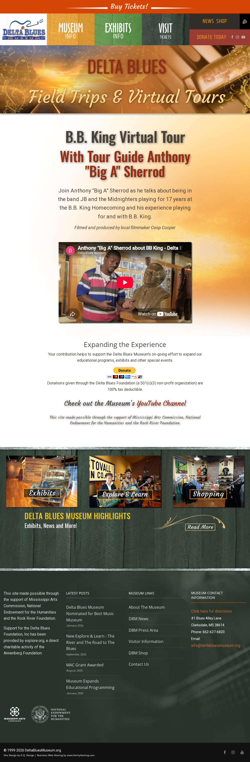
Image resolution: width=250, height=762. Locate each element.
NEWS (208, 21)
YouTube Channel (161, 403)
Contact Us (139, 664)
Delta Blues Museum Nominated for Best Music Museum (90, 613)
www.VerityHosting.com (80, 755)
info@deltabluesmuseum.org (215, 645)
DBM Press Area (143, 630)
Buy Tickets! (129, 6)
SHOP (221, 21)
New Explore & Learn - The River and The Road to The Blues (90, 642)
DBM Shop (138, 653)
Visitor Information (146, 641)
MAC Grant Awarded (85, 665)
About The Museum (147, 607)
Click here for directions (211, 611)
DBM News (138, 618)
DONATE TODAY (211, 37)
